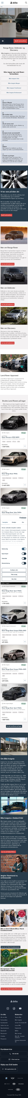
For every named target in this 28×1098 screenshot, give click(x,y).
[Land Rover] (18, 1089)
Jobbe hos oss (4, 1025)
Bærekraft (3, 1030)
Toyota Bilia (18, 1017)
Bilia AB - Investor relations (20, 1037)
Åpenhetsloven (5, 1028)
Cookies (3, 1036)
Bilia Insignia (18, 1020)
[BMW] (6, 1078)
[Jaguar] (10, 1089)
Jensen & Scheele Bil (20, 1022)
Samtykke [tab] (5, 522)
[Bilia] (13, 2)
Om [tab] (23, 522)
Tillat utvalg (14, 574)
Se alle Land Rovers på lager (14, 726)
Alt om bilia (4, 1017)
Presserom (3, 1038)
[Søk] (26, 3)
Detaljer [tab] (14, 522)
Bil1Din (16, 1030)
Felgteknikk (18, 1028)
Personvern (4, 1033)
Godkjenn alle (14, 570)
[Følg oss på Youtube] (20, 1008)
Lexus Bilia (18, 1025)
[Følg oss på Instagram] (8, 1008)
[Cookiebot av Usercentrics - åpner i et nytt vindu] (19, 518)
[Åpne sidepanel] (2, 3)
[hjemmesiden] (14, 1001)
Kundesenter (4, 1022)
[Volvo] (20, 1078)
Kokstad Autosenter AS (20, 1041)
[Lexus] (21, 1084)
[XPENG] (7, 1084)
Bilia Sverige (18, 1033)
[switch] (24, 553)
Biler (2, 6)
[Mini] (13, 1078)
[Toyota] (14, 1084)
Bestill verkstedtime (20, 41)
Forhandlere (4, 1020)
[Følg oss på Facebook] (14, 1008)
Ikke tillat (14, 579)
